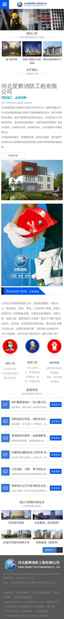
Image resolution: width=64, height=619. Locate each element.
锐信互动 (43, 615)
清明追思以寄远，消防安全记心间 (31, 419)
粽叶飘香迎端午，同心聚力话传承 (31, 402)
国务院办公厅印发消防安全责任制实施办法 (36, 485)
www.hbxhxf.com (34, 601)
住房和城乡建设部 (41, 592)
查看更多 (55, 404)
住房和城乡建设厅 (23, 597)
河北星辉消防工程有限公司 (18, 606)
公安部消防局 (22, 592)
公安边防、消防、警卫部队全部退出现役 (35, 469)
